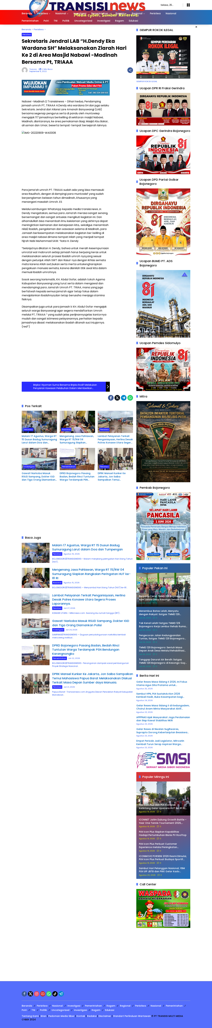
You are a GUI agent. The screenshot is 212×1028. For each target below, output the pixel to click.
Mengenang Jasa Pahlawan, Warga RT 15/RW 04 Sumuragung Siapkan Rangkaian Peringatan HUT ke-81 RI (77, 439)
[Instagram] (36, 993)
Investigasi (29, 466)
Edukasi (109, 1010)
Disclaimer (105, 1016)
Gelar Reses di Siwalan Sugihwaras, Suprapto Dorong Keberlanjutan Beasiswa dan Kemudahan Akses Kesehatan (161, 731)
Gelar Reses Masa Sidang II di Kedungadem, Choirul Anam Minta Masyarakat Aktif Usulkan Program (162, 707)
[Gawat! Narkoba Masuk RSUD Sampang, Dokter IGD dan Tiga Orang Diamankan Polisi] (39, 459)
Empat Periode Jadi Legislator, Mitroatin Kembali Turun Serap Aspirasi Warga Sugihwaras (160, 742)
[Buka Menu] (188, 5)
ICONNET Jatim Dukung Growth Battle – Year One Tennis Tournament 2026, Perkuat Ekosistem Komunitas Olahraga (163, 821)
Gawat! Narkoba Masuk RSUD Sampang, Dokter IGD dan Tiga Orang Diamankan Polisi (38, 477)
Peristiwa (27, 34)
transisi (33, 69)
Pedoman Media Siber (61, 1016)
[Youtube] (42, 993)
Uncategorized (60, 1010)
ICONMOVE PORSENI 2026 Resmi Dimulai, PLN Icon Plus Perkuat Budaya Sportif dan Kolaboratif (162, 858)
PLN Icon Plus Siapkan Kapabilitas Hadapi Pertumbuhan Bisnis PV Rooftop (162, 833)
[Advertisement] (66, 161)
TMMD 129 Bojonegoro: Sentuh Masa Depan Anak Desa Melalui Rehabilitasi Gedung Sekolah (161, 649)
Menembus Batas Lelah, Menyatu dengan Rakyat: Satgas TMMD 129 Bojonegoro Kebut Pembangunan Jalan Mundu (163, 612)
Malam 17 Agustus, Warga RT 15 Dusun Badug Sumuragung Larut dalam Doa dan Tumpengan (39, 439)
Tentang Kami (30, 1016)
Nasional (66, 429)
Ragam (110, 1005)
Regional (125, 1005)
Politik (43, 1010)
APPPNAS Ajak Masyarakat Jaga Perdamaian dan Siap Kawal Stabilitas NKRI (163, 719)
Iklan (43, 1016)
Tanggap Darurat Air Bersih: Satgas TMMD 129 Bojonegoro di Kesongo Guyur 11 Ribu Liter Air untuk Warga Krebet (163, 661)
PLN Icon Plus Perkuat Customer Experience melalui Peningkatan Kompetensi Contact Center (158, 845)
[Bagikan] (130, 70)
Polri (24, 1010)
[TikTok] (55, 993)
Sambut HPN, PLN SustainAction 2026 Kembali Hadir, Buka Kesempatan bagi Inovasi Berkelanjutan (159, 695)
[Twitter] (117, 398)
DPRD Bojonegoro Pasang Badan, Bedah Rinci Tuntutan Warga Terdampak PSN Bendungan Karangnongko (77, 477)
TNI (33, 1010)
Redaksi (92, 1016)
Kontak (81, 1016)
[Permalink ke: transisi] (25, 70)
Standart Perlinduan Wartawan (132, 1016)
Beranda (27, 1005)
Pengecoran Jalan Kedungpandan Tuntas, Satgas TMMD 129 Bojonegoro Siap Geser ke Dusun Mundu (161, 637)
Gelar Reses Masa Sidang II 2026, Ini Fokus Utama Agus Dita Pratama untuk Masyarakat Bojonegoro (161, 683)
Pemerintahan (68, 466)
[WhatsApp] (130, 398)
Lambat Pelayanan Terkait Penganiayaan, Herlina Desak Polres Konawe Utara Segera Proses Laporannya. (115, 439)
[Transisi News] (88, 4)
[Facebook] (111, 398)
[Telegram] (124, 398)
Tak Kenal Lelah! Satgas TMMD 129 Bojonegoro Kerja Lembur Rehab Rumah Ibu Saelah (163, 625)
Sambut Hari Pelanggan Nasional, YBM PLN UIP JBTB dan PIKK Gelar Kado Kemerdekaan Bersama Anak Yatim (162, 870)
